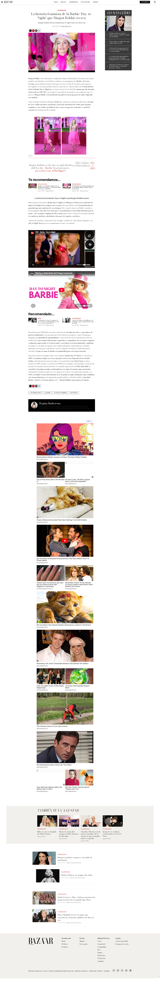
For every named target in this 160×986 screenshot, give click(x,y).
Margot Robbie (60, 393)
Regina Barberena (66, 26)
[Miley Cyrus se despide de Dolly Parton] (47, 821)
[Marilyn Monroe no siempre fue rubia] (47, 875)
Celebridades (73, 2)
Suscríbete (145, 2)
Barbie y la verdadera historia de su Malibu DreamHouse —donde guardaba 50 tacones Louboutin (49, 187)
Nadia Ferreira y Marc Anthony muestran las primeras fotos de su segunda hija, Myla (76, 898)
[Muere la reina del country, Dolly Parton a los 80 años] (69, 821)
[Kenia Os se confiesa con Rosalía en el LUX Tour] (113, 821)
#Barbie (48, 168)
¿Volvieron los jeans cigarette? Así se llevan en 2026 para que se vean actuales (119, 49)
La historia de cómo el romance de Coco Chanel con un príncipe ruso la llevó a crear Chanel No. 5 (48, 321)
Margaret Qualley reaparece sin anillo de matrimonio (75, 858)
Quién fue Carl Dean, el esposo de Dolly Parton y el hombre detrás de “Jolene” (119, 66)
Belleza (63, 2)
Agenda (95, 2)
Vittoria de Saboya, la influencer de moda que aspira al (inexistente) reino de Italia (83, 321)
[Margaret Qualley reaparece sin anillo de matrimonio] (44, 858)
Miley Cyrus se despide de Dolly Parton (46, 832)
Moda (56, 2)
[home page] (8, 2)
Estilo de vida (85, 2)
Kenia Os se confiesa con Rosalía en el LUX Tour (112, 834)
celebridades (35, 393)
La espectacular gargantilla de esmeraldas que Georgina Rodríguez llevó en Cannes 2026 (119, 58)
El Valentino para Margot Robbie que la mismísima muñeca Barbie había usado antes (83, 187)
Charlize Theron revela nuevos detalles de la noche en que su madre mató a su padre (90, 835)
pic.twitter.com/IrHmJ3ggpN (50, 170)
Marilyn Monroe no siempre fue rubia (76, 875)
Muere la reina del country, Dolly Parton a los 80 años (69, 834)
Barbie (47, 393)
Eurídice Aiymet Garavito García (73, 862)
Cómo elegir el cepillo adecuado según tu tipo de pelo (119, 42)
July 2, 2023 (92, 165)
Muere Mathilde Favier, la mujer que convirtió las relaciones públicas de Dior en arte (76, 917)
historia (74, 393)
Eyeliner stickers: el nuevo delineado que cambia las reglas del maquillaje (119, 34)
